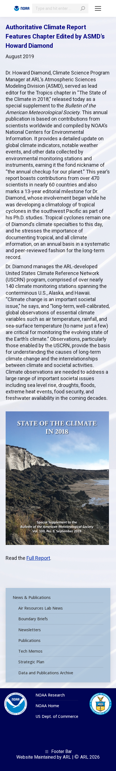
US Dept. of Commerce (56, 716)
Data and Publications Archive (45, 672)
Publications (29, 640)
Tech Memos (30, 651)
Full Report (38, 558)
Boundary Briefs (33, 618)
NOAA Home (47, 705)
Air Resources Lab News (40, 608)
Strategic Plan (31, 661)
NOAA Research (50, 695)
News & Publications (32, 597)
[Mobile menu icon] (98, 8)
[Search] (83, 8)
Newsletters (29, 629)
